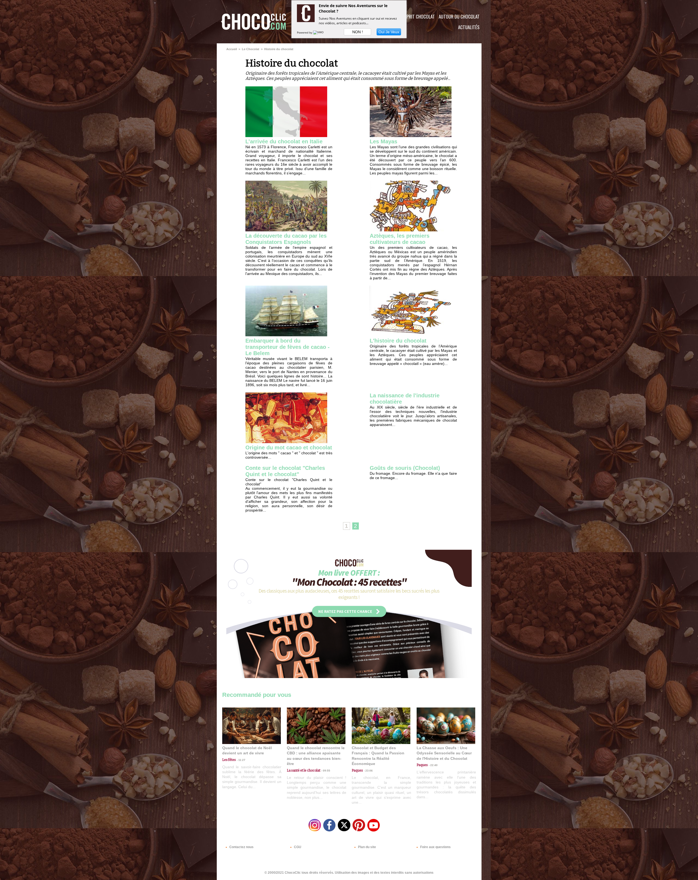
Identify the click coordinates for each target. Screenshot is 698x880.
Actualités (469, 27)
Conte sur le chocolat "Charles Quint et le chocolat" (285, 471)
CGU (297, 847)
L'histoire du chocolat (398, 341)
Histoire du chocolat (278, 49)
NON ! (357, 32)
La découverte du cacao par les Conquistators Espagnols (286, 239)
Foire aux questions (435, 847)
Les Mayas (383, 141)
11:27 (240, 759)
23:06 (368, 770)
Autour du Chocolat (459, 16)
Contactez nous (241, 847)
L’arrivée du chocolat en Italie (284, 141)
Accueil (231, 49)
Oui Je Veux (388, 32)
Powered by (305, 32)
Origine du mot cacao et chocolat (288, 447)
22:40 (433, 765)
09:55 (325, 770)
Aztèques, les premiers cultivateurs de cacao (399, 239)
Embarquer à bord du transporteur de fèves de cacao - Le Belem (287, 347)
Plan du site (366, 847)
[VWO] (318, 32)
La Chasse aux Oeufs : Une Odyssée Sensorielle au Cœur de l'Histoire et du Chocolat (444, 753)
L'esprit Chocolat (417, 16)
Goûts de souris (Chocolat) (405, 468)
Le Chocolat (250, 49)
